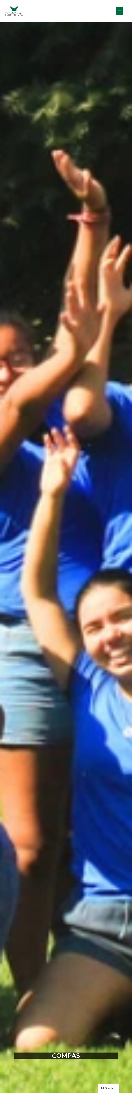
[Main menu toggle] (120, 11)
